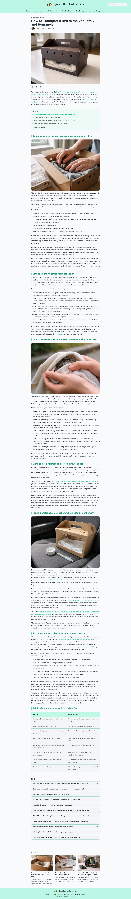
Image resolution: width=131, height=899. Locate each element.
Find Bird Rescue (67, 11)
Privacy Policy (75, 894)
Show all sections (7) (39, 127)
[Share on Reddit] (40, 87)
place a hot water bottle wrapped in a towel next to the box (76, 481)
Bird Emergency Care (83, 11)
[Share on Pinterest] (36, 87)
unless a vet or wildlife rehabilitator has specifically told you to (58, 580)
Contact (53, 894)
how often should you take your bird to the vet (74, 639)
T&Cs (83, 894)
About (47, 894)
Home (60, 894)
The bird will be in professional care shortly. (81, 600)
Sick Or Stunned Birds (52, 11)
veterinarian (53, 207)
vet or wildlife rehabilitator (68, 575)
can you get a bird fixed (88, 647)
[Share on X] (32, 87)
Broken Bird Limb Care (34, 11)
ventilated (60, 334)
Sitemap (66, 894)
